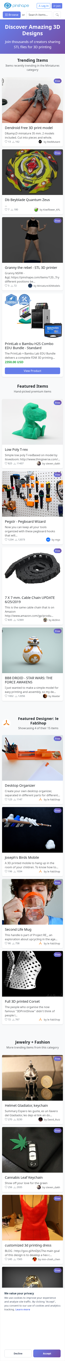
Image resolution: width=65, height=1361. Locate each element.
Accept (47, 1353)
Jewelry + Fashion (32, 1042)
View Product (32, 371)
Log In (45, 5)
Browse (13, 15)
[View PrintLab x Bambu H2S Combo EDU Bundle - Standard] (32, 316)
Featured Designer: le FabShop (38, 721)
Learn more (22, 1309)
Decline (18, 1353)
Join (58, 5)
